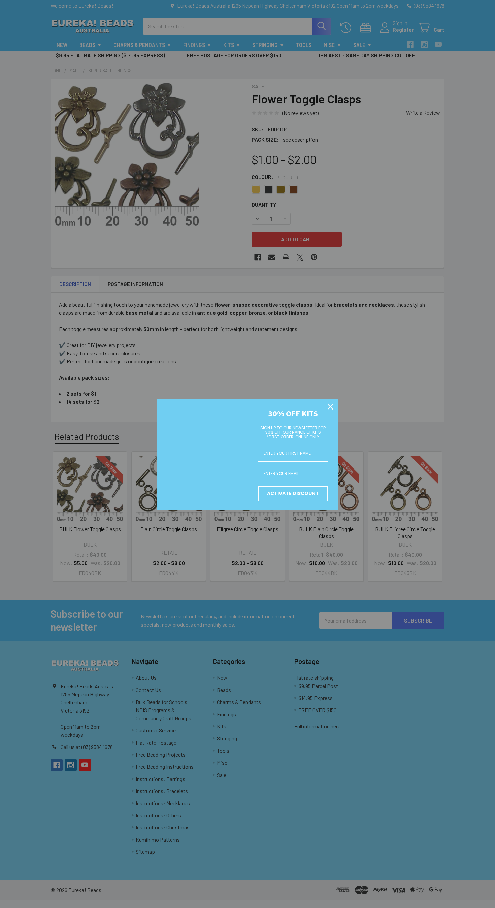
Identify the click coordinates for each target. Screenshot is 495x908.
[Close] (330, 407)
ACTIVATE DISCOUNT (293, 493)
